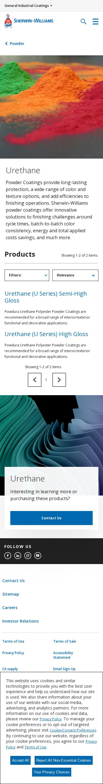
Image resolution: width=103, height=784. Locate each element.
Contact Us (51, 518)
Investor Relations (20, 621)
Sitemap (10, 594)
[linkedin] (17, 555)
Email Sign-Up (64, 669)
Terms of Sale (64, 641)
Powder (17, 43)
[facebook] (7, 555)
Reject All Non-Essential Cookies (63, 760)
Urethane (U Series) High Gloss (46, 334)
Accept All (20, 760)
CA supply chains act (10, 671)
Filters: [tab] (15, 275)
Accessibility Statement (63, 655)
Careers (9, 607)
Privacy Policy (13, 653)
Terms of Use (13, 641)
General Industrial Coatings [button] (27, 5)
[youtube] (37, 555)
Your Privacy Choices (52, 772)
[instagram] (27, 555)
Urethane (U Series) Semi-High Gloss (46, 297)
